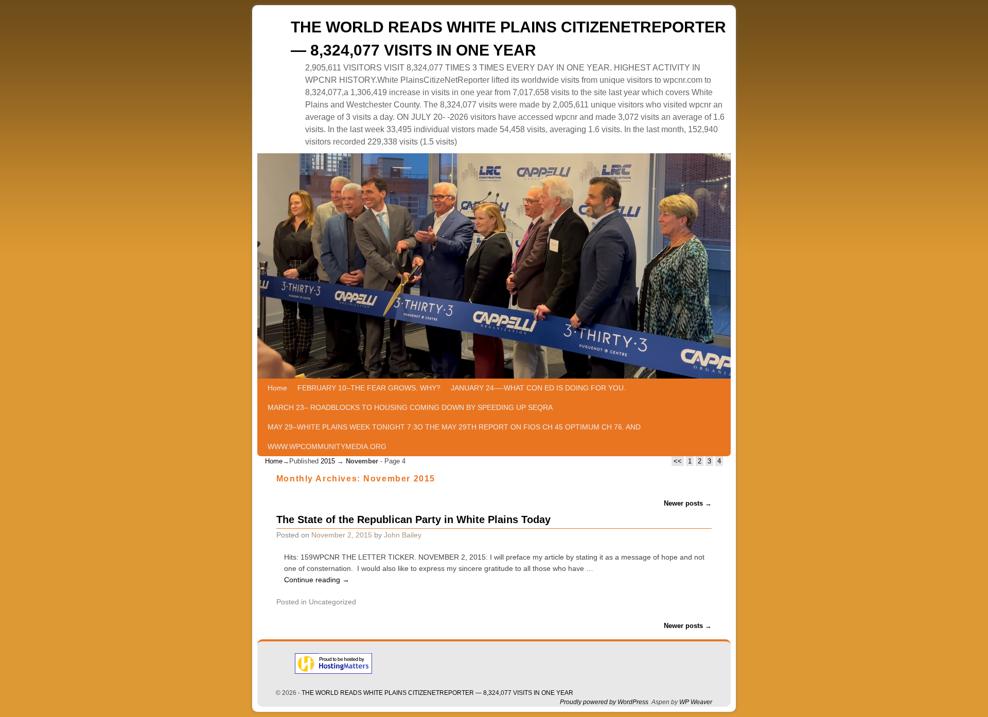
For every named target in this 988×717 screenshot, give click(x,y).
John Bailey (402, 535)
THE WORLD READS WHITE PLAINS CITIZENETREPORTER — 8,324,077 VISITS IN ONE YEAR (437, 692)
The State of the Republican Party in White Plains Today (413, 519)
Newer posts (688, 503)
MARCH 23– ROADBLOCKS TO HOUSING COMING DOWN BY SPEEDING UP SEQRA (410, 407)
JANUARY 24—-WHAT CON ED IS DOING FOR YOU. (538, 388)
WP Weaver (695, 702)
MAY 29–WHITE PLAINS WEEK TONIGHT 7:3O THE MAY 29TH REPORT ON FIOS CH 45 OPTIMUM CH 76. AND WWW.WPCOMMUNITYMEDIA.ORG (454, 437)
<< (678, 461)
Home (277, 388)
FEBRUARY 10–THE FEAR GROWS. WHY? (368, 388)
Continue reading (316, 580)
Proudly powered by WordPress (604, 702)
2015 (328, 461)
